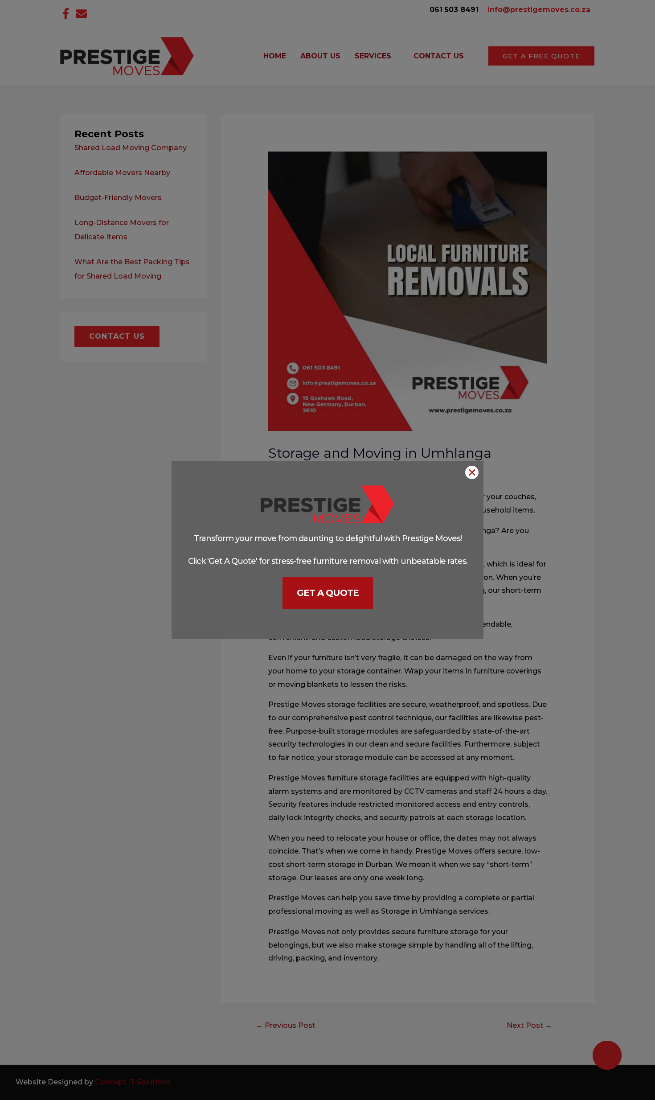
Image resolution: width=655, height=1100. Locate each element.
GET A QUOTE (328, 592)
